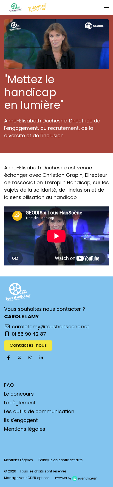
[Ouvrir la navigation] (106, 7)
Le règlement (20, 402)
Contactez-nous (28, 345)
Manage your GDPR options (27, 477)
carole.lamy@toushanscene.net (49, 326)
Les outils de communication (39, 411)
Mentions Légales (18, 460)
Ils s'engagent (21, 420)
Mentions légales (24, 429)
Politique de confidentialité (60, 460)
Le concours (19, 393)
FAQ (9, 385)
